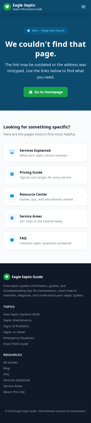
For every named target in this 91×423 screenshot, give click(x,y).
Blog (6, 368)
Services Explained (16, 380)
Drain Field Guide (15, 344)
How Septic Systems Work (21, 314)
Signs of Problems (16, 326)
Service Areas (12, 386)
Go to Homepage (48, 92)
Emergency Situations (18, 338)
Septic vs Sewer (14, 332)
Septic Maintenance (17, 320)
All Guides (10, 362)
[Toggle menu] (83, 7)
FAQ (6, 374)
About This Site (14, 392)
